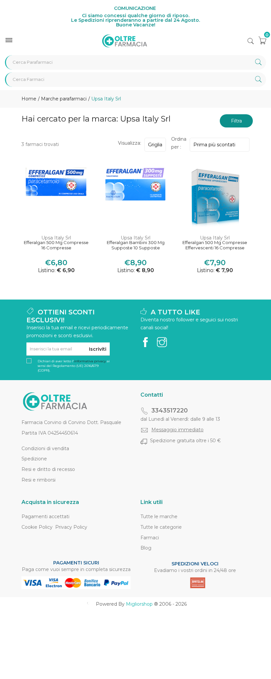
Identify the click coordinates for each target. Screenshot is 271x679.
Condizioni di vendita (45, 448)
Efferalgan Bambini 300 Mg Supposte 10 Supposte (136, 245)
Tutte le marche (158, 516)
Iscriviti (97, 349)
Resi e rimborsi (38, 480)
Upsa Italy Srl (56, 238)
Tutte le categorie (161, 527)
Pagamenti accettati (45, 516)
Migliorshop (139, 604)
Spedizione (34, 459)
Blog (145, 548)
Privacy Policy (71, 527)
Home (28, 99)
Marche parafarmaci (63, 99)
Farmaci (149, 538)
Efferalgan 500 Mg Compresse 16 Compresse (56, 245)
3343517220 (169, 410)
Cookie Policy (37, 527)
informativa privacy (90, 361)
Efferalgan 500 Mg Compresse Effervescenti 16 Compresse (214, 245)
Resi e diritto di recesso (48, 469)
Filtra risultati (236, 122)
